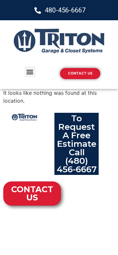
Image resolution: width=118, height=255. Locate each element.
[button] (30, 71)
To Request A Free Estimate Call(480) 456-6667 (77, 144)
